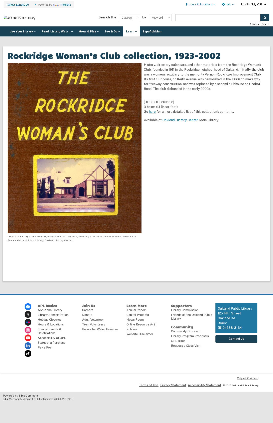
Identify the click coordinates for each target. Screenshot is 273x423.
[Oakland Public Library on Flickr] (28, 322)
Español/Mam (152, 31)
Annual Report (136, 310)
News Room (135, 319)
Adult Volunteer (93, 319)
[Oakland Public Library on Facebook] (28, 306)
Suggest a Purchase (52, 342)
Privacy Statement (173, 385)
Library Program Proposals (190, 336)
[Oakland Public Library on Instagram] (28, 330)
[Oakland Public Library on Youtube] (28, 337)
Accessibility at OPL (52, 337)
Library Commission (184, 310)
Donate (87, 314)
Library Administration (53, 314)
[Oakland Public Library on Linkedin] (28, 345)
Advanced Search (259, 24)
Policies (132, 329)
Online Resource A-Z (141, 324)
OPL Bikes (178, 340)
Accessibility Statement (204, 385)
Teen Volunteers (93, 324)
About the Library (50, 310)
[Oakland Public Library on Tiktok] (28, 353)
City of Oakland (247, 378)
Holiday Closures (50, 319)
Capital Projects (138, 314)
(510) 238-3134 (230, 328)
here (152, 112)
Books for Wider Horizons (100, 329)
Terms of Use (148, 385)
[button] (200, 4)
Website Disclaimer (140, 334)
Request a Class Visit (185, 345)
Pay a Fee (45, 347)
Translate (65, 4)
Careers (87, 310)
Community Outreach (185, 331)
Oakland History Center (180, 120)
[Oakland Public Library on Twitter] (28, 314)
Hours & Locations (51, 324)
